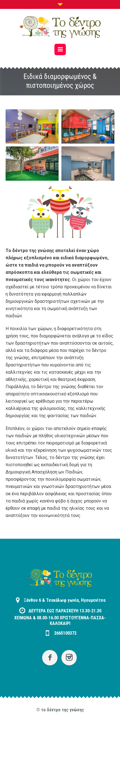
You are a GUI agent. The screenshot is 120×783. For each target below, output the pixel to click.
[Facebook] (49, 657)
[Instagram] (69, 657)
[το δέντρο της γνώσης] (60, 27)
